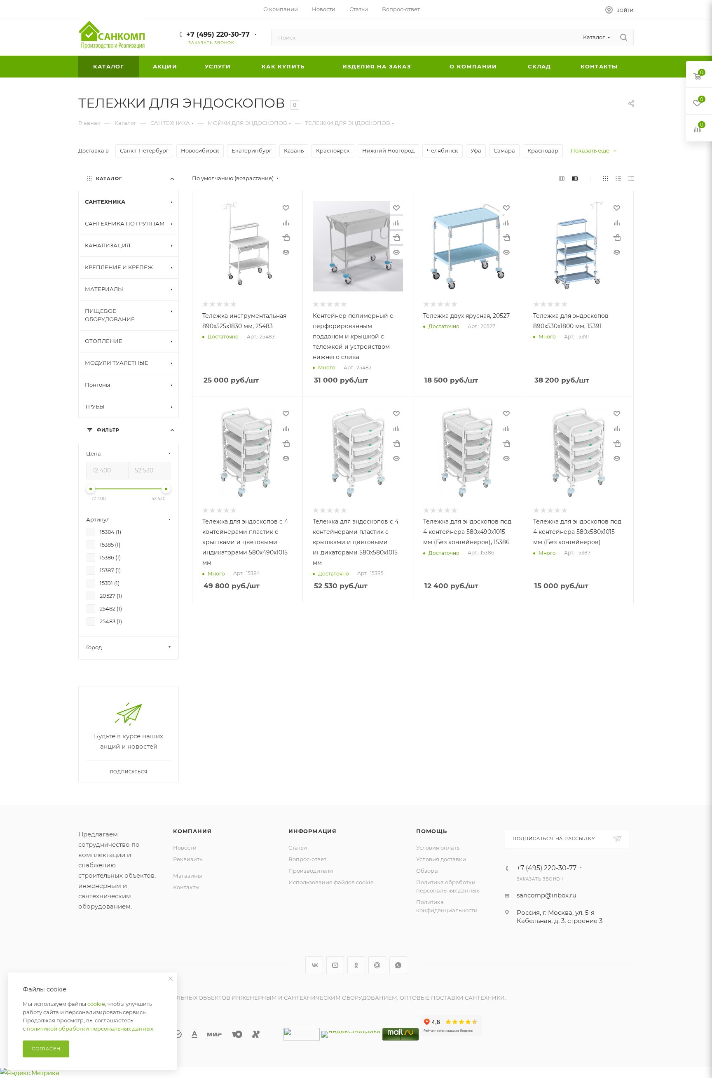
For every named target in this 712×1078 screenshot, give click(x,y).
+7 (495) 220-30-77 (218, 34)
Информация (312, 831)
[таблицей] (631, 178)
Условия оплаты (438, 847)
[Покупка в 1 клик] (286, 237)
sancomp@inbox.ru (546, 895)
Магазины (187, 875)
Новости (185, 847)
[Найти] (624, 37)
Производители (310, 870)
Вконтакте (314, 965)
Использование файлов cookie (331, 882)
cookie (96, 1003)
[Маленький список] (561, 178)
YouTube (335, 965)
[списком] (618, 178)
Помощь (431, 831)
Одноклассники (356, 965)
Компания (192, 831)
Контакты (186, 887)
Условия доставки (441, 859)
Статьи (297, 847)
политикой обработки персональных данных (90, 1028)
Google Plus (377, 965)
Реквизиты (188, 859)
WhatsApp (398, 965)
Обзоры (427, 870)
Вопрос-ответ (307, 859)
